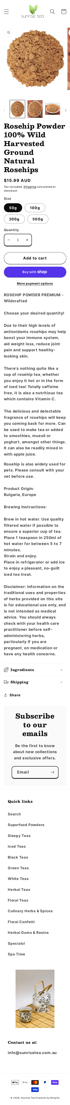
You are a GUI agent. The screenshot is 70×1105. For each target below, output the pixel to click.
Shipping (30, 186)
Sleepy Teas (19, 835)
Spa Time (16, 954)
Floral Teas (18, 900)
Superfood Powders (26, 825)
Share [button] (15, 695)
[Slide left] (4, 110)
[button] (6, 11)
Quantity (11, 230)
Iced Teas (17, 846)
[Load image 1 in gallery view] (17, 109)
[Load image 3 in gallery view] (52, 109)
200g (14, 219)
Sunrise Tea (28, 1098)
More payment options (35, 283)
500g (37, 219)
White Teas (18, 878)
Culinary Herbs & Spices (30, 911)
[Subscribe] (52, 772)
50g (13, 208)
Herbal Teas (19, 889)
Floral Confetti (21, 922)
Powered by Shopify (47, 1098)
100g (35, 208)
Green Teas (18, 868)
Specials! (16, 943)
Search (14, 814)
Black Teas (18, 857)
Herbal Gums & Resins (28, 932)
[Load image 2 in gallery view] (35, 109)
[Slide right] (65, 110)
